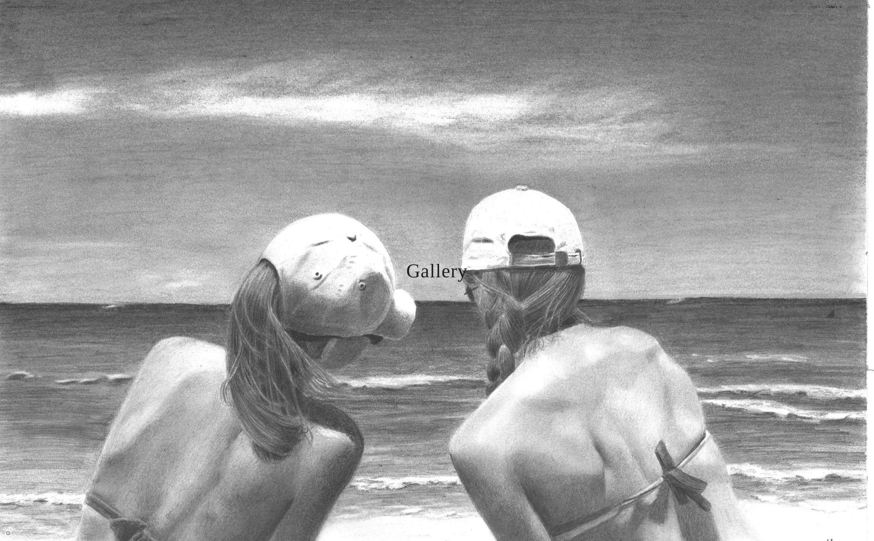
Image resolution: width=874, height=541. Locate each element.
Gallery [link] (832, 6)
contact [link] (854, 6)
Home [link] (815, 6)
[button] (868, 6)
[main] (437, 270)
